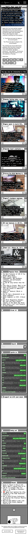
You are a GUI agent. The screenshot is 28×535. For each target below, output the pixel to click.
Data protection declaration (20, 532)
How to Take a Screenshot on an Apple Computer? (13, 294)
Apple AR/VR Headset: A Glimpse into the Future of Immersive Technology (13, 288)
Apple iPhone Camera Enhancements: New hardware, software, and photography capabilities (12, 279)
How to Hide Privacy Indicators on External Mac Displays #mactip (14, 497)
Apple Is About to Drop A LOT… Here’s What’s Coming (13, 485)
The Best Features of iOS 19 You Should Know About (14, 274)
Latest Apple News (15, 520)
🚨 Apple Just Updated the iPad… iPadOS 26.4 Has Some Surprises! (14, 492)
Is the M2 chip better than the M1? (13, 283)
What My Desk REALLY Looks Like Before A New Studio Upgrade (13, 501)
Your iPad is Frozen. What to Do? (14, 285)
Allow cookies (7, 531)
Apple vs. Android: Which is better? (12, 292)
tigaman (14, 523)
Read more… (6, 56)
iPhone (4, 34)
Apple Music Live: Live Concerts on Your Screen (14, 304)
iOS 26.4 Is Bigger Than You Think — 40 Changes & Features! (13, 488)
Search (25, 346)
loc (14, 375)
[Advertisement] (14, 326)
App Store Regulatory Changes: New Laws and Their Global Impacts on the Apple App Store (13, 301)
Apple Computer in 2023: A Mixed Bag (14, 297)
